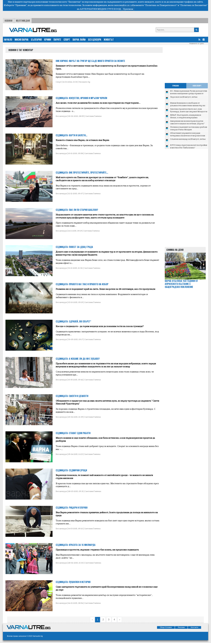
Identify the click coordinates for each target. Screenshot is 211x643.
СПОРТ (67, 39)
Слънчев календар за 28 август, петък (188, 138)
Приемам (128, 8)
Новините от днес (196, 44)
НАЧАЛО (8, 39)
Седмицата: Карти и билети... (71, 135)
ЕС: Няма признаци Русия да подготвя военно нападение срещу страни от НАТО (188, 93)
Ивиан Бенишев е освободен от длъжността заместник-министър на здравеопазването (187, 105)
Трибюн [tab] (175, 85)
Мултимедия (23, 20)
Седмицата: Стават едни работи (73, 433)
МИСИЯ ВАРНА (21, 39)
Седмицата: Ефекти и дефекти (72, 396)
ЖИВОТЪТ (109, 39)
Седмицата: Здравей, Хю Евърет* (73, 321)
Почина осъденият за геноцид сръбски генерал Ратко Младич (188, 128)
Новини (8, 20)
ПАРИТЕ (57, 39)
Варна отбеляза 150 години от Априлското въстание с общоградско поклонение (181, 283)
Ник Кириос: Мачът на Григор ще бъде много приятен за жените (90, 61)
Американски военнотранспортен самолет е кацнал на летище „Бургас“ (187, 122)
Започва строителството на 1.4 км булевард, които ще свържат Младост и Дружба (188, 111)
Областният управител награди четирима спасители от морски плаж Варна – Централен (187, 135)
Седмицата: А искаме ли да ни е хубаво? (78, 358)
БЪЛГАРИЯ (36, 39)
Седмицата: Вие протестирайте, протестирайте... (82, 172)
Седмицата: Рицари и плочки (71, 507)
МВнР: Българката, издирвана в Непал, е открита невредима (185, 116)
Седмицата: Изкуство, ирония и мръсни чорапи (81, 98)
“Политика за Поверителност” (160, 5)
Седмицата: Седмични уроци (71, 470)
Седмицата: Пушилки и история (73, 582)
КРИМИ (47, 39)
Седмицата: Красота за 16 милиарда (75, 545)
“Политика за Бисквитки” (193, 5)
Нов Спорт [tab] (197, 85)
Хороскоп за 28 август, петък (183, 96)
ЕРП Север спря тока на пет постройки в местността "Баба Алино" (188, 146)
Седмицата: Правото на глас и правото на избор (82, 284)
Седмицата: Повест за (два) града (74, 247)
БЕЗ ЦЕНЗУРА (94, 39)
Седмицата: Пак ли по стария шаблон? (77, 210)
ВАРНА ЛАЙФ (79, 39)
